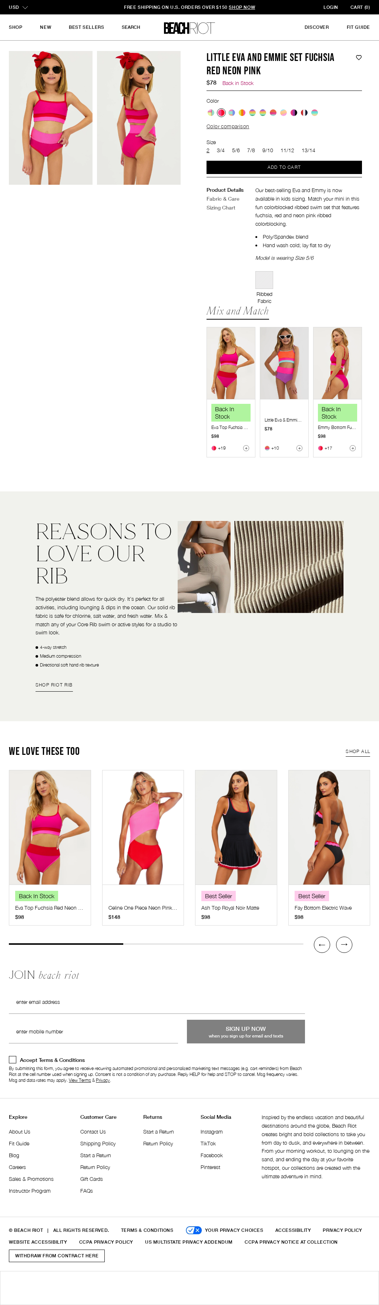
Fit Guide (358, 27)
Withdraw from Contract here (56, 1255)
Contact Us (93, 1131)
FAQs (86, 1191)
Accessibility (293, 1230)
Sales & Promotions (31, 1179)
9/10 (267, 150)
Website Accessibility (38, 1242)
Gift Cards (91, 1179)
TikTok (208, 1143)
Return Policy (95, 1167)
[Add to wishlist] (359, 58)
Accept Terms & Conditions (52, 1060)
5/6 (236, 150)
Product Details (225, 190)
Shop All (358, 751)
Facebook (212, 1155)
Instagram (212, 1131)
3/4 (221, 150)
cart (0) (360, 7)
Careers (17, 1167)
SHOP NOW (242, 7)
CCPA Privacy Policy (106, 1242)
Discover (317, 27)
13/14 (308, 150)
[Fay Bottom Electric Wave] (329, 831)
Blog (14, 1155)
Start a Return (95, 1155)
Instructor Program (30, 1191)
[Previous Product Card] (322, 945)
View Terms (80, 1080)
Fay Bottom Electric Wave (323, 907)
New (45, 27)
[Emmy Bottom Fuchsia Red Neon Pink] (337, 363)
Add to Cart (284, 167)
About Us (19, 1131)
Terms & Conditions (147, 1230)
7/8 (251, 150)
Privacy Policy (342, 1230)
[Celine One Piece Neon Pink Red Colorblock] (143, 831)
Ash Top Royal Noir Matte (230, 907)
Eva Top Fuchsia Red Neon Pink (241, 427)
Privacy (103, 1080)
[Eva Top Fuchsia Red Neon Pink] (231, 363)
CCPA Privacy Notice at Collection (291, 1242)
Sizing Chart (221, 207)
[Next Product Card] (344, 945)
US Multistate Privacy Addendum (189, 1242)
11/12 (287, 150)
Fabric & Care (223, 198)
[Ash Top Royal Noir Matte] (236, 831)
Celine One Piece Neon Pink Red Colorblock (158, 907)
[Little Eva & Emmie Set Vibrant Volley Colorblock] (284, 363)
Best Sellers (86, 27)
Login (330, 7)
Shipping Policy (97, 1143)
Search (131, 27)
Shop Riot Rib (54, 685)
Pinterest (210, 1167)
